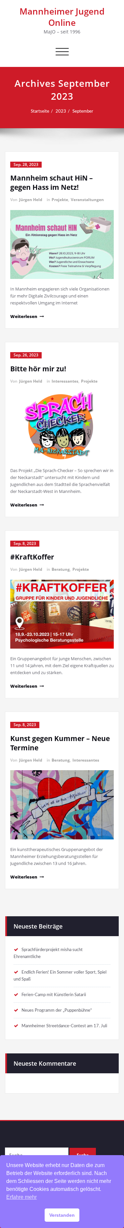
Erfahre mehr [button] (21, 1197)
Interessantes (65, 381)
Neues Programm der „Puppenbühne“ (56, 1010)
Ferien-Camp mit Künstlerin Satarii (53, 994)
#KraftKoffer (32, 556)
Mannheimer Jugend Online (62, 16)
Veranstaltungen (87, 199)
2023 (61, 111)
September (82, 111)
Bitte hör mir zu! (38, 368)
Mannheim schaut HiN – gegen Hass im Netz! (51, 182)
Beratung (61, 569)
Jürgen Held (30, 199)
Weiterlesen (23, 316)
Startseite (40, 111)
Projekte (60, 199)
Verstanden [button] (62, 1215)
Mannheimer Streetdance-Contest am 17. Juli (64, 1026)
